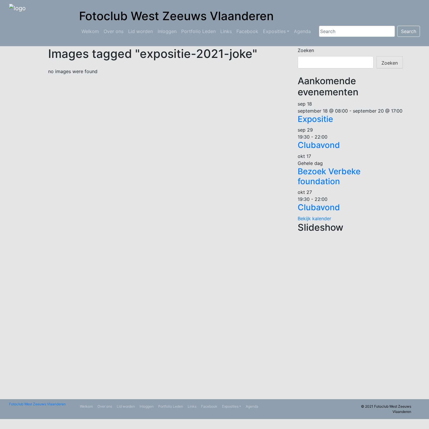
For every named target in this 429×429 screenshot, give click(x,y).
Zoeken (306, 50)
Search (408, 31)
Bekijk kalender (314, 218)
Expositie (315, 119)
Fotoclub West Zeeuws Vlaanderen (37, 404)
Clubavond (319, 145)
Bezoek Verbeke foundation (329, 176)
